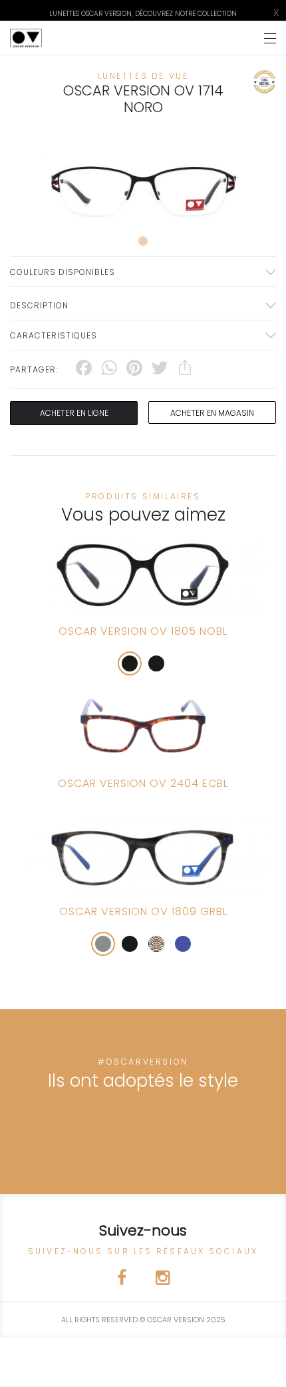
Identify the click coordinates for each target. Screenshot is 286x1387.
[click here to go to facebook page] (123, 1280)
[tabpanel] (143, 186)
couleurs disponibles (62, 272)
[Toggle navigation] (270, 38)
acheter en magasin (212, 413)
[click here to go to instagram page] (162, 1280)
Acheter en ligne (74, 413)
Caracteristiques (53, 335)
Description (39, 305)
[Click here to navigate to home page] (26, 38)
